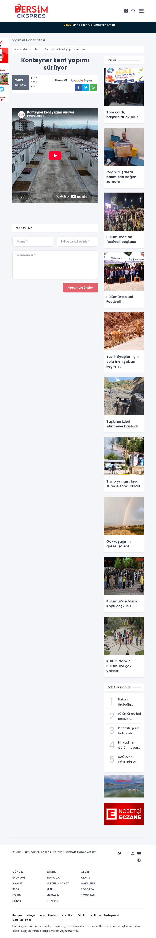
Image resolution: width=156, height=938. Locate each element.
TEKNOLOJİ (54, 877)
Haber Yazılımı (87, 852)
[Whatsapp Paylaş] (93, 87)
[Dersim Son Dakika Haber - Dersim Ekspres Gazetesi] (31, 11)
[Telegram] (139, 860)
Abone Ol (60, 80)
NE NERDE (53, 901)
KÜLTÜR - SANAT (58, 883)
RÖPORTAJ (88, 889)
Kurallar (67, 915)
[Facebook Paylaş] (78, 87)
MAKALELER (88, 883)
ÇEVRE (85, 872)
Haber (36, 49)
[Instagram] (133, 853)
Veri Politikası (21, 920)
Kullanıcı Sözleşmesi (105, 915)
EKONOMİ (18, 877)
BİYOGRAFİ (88, 895)
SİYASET (17, 883)
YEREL (50, 889)
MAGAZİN (53, 895)
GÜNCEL (17, 872)
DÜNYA (16, 901)
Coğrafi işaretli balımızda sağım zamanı (89, 25)
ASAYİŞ (85, 877)
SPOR (15, 889)
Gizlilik (82, 915)
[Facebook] (126, 853)
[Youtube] (139, 853)
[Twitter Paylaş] (85, 87)
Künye (31, 915)
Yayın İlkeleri (48, 915)
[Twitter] (120, 853)
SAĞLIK (51, 872)
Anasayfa (20, 49)
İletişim (17, 915)
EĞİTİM (16, 895)
